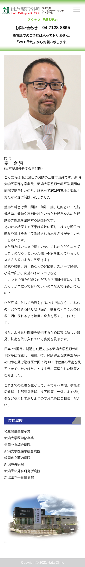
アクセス (34, 19)
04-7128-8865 (56, 27)
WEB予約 (50, 19)
